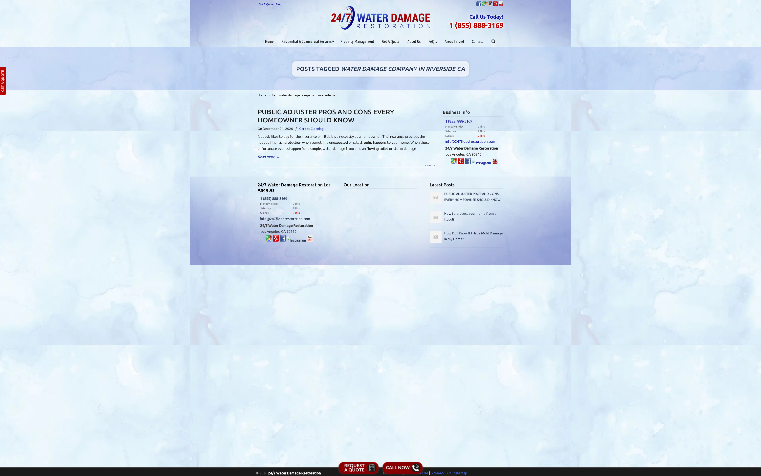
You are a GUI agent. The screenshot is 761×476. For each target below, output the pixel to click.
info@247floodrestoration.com (470, 141)
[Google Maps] (454, 163)
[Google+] (484, 5)
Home (262, 95)
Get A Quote (266, 4)
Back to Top (429, 166)
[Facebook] (478, 5)
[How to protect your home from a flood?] (436, 222)
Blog (278, 4)
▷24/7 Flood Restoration (380, 18)
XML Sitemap (456, 473)
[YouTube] (501, 5)
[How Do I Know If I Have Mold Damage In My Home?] (436, 242)
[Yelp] (495, 5)
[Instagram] (490, 5)
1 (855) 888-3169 (476, 25)
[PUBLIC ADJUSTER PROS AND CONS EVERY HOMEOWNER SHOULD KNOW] (436, 202)
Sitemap (437, 473)
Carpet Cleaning (311, 129)
